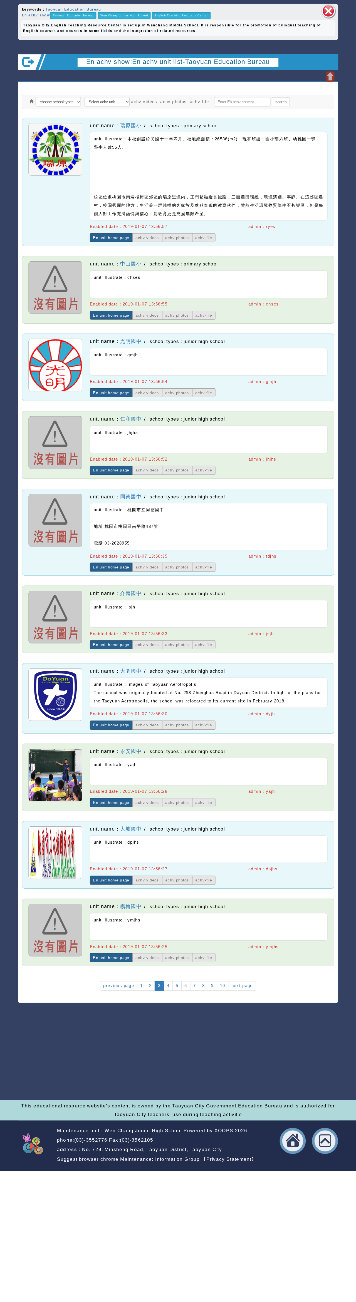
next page (242, 985)
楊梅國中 (131, 906)
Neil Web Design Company (167, 1075)
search (280, 102)
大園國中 (131, 671)
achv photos (173, 101)
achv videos (144, 101)
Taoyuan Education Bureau (73, 9)
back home (293, 1141)
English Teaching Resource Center (181, 15)
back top (325, 1141)
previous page (118, 985)
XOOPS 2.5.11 (128, 1067)
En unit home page (111, 237)
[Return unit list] (31, 102)
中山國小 (131, 264)
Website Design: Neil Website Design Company (37, 1067)
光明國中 (131, 341)
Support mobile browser (272, 1059)
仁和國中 (131, 419)
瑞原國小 (131, 125)
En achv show (36, 15)
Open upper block (330, 76)
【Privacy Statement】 (229, 1159)
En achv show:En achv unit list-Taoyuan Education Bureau (178, 61)
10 (222, 985)
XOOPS (223, 1130)
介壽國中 (131, 593)
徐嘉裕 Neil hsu (155, 1083)
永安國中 (131, 751)
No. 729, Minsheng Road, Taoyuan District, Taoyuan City (152, 1149)
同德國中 (131, 496)
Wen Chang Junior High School (124, 15)
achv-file (199, 101)
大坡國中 (131, 829)
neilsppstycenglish (138, 1050)
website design (106, 1075)
